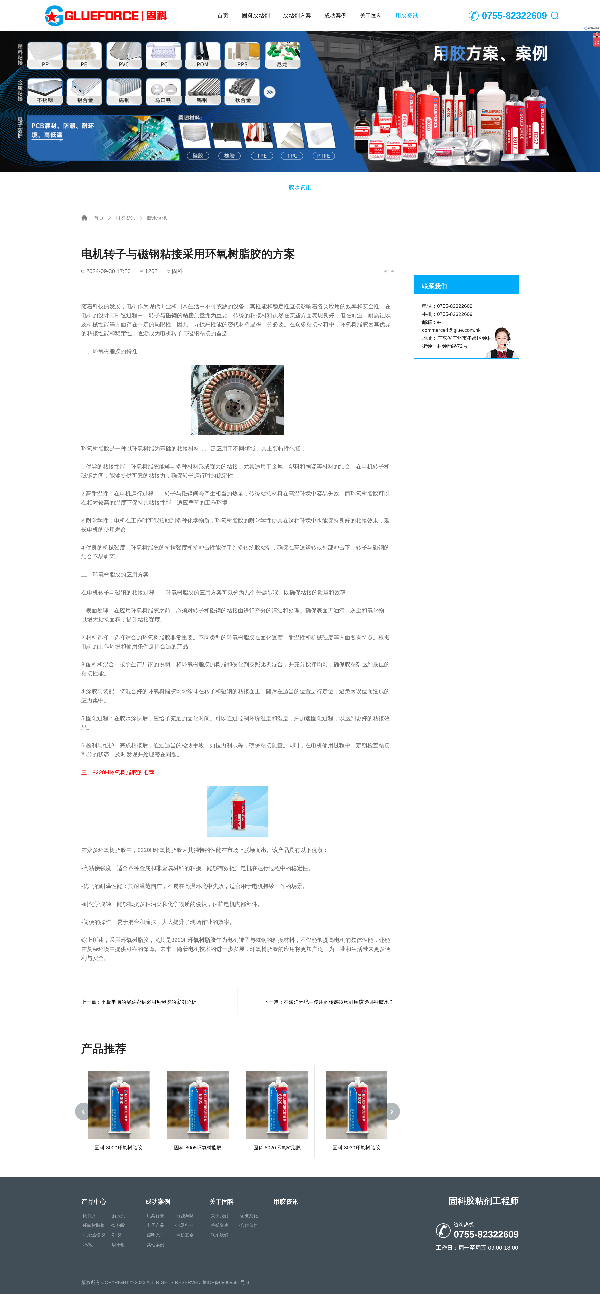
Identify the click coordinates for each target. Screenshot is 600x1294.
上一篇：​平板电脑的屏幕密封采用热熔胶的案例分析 (138, 1002)
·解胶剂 (118, 1215)
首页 (223, 15)
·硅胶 (116, 1235)
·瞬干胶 (118, 1244)
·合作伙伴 (248, 1225)
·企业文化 (248, 1215)
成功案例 (335, 15)
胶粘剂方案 (297, 15)
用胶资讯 (406, 15)
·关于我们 (218, 1215)
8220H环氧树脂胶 (114, 772)
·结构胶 (118, 1225)
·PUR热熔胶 (93, 1235)
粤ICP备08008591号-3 (225, 1282)
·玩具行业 (154, 1215)
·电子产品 (154, 1225)
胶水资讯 (300, 187)
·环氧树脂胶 (93, 1225)
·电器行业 (184, 1225)
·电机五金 (184, 1235)
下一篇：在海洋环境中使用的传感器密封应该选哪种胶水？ (329, 1002)
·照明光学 (154, 1235)
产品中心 (93, 1201)
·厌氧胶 (88, 1215)
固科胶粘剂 (256, 15)
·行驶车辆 (184, 1215)
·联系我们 (218, 1235)
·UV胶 (87, 1244)
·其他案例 (154, 1244)
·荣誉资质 (218, 1225)
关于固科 (371, 15)
